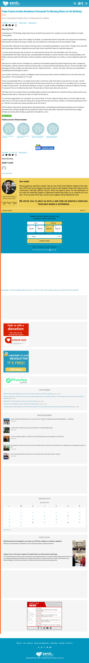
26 (44, 522)
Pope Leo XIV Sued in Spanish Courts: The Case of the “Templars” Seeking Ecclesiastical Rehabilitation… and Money (42, 419)
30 (9, 525)
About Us (19, 643)
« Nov (4, 529)
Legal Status (54, 643)
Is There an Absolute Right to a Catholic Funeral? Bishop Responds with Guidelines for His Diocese (37, 436)
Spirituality (33, 23)
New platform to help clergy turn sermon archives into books (19, 401)
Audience (30, 643)
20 (56, 519)
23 (9, 522)
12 (44, 516)
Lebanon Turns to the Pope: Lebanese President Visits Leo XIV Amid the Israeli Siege (30, 554)
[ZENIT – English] (25, 3)
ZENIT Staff (23, 23)
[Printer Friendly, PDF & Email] (6, 116)
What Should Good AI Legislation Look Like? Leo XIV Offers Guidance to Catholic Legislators (28, 393)
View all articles (7, 173)
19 (44, 519)
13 (56, 516)
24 (21, 522)
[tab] (35, 604)
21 (68, 519)
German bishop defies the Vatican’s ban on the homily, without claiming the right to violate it (35, 454)
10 (21, 516)
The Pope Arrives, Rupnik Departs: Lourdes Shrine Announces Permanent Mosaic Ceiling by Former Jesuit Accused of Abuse (37, 406)
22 (79, 519)
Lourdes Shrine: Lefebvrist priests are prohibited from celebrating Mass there (32, 428)
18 (32, 519)
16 (9, 519)
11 (32, 516)
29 (79, 522)
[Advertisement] (44, 276)
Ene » (8, 529)
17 (21, 519)
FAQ (24, 643)
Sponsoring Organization (41, 643)
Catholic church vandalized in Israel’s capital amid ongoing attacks (21, 404)
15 (79, 516)
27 (56, 522)
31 (21, 525)
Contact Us (69, 643)
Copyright (62, 643)
